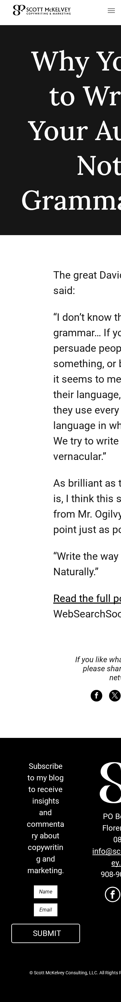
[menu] (111, 10)
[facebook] (112, 895)
